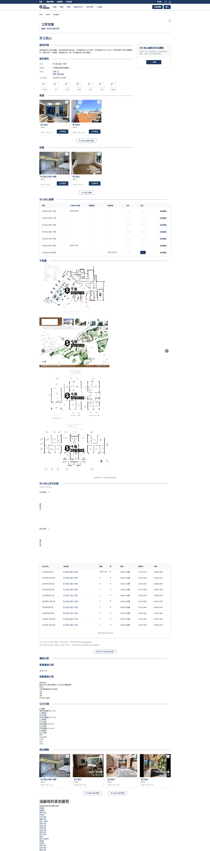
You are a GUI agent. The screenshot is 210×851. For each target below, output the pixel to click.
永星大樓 (42, 830)
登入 (167, 7)
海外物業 (89, 7)
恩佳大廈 (42, 826)
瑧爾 (41, 837)
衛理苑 (41, 843)
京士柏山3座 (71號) (49, 218)
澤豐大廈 (42, 832)
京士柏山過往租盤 (92, 793)
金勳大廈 (42, 845)
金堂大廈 (42, 847)
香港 (40, 14)
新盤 (68, 7)
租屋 (61, 7)
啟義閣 (41, 810)
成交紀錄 (69, 2)
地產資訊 (60, 2)
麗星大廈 (42, 850)
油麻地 (48, 14)
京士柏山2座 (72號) (49, 225)
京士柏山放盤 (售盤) (86, 141)
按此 (43, 29)
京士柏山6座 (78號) (49, 246)
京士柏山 (44, 125)
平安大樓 (42, 817)
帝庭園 (41, 815)
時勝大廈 (42, 828)
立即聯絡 (62, 131)
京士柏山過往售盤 (118, 793)
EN (166, 2)
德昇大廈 (42, 823)
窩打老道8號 (44, 839)
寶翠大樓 (42, 812)
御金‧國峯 (43, 821)
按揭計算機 (49, 2)
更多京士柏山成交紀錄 (105, 652)
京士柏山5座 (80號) (48, 177)
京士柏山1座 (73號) (49, 232)
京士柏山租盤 (86, 193)
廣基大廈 (42, 819)
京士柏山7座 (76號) (49, 239)
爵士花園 (42, 834)
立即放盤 (157, 7)
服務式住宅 (78, 7)
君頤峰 (41, 808)
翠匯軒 (41, 841)
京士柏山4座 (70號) (49, 211)
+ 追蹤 (153, 62)
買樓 (54, 7)
